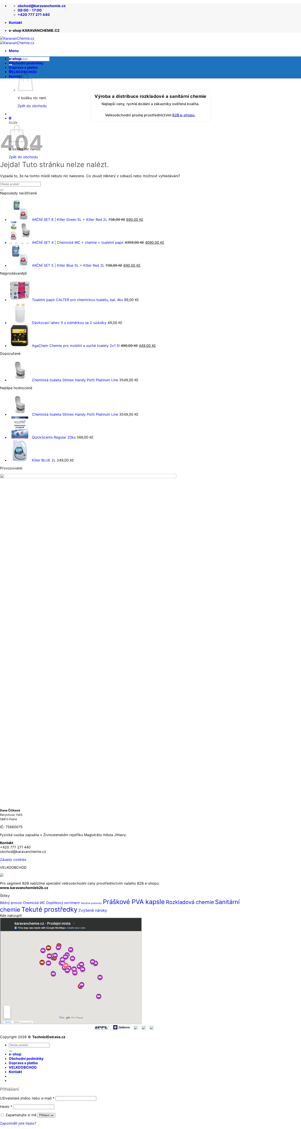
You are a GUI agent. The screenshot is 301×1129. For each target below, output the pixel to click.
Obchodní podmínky (26, 63)
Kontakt (15, 22)
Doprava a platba (23, 67)
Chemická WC (34, 903)
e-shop (15, 58)
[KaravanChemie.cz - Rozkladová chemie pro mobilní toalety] (17, 40)
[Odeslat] (2, 190)
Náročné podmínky (91, 903)
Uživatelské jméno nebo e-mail (27, 1098)
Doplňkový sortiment (63, 903)
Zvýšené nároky (92, 910)
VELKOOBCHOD (23, 72)
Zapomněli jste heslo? (18, 1123)
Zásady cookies (13, 859)
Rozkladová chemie (190, 902)
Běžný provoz (11, 903)
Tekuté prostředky (49, 909)
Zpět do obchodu (23, 157)
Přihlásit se (46, 1115)
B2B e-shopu (183, 115)
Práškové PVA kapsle (134, 902)
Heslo (6, 1106)
